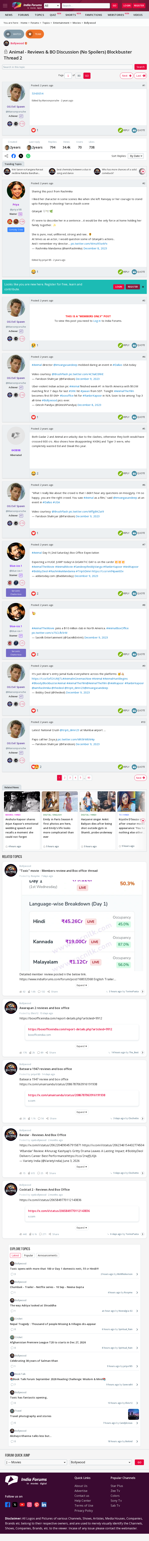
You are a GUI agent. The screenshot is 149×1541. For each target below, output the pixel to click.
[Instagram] (29, 1504)
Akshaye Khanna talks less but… (31, 1436)
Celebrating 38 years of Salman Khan (34, 1360)
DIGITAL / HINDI (88, 814)
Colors (115, 1496)
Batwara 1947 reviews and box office (45, 1069)
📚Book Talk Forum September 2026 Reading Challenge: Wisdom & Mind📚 (58, 1379)
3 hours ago (115, 991)
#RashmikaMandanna (62, 571)
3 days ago (119, 1118)
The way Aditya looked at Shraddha (33, 1305)
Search (141, 67)
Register (139, 5)
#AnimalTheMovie (43, 566)
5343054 (37, 93)
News (8, 15)
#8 (143, 605)
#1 (143, 85)
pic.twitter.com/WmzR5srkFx (89, 243)
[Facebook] (7, 1504)
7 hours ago (109, 1423)
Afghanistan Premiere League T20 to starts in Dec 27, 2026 (48, 1342)
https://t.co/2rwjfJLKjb (81, 1156)
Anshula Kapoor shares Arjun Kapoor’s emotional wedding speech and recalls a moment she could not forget (21, 828)
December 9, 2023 (88, 379)
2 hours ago (107, 1274)
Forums (23, 15)
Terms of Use (83, 1506)
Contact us (81, 1496)
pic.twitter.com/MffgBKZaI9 (86, 511)
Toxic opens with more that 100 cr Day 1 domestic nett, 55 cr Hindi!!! (54, 1268)
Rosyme (128, 1292)
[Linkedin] (44, 1504)
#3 (143, 300)
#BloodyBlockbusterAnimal (49, 683)
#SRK (72, 391)
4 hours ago (114, 1292)
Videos (138, 15)
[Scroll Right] (143, 171)
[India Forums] (27, 6)
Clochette (133, 1118)
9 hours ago (113, 1366)
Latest (15, 1255)
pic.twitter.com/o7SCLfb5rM (49, 632)
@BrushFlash (60, 374)
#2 (143, 183)
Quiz (53, 15)
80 (89, 777)
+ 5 (22, 582)
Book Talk (20, 1374)
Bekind (128, 1441)
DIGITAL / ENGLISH (52, 814)
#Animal (37, 365)
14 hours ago (118, 1052)
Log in (96, 321)
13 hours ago (115, 1402)
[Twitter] (14, 1504)
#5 (143, 428)
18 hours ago (115, 1441)
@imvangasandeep (65, 365)
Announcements (47, 1255)
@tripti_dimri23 (74, 688)
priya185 (127, 1366)
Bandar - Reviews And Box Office (42, 1135)
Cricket (18, 1318)
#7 (143, 544)
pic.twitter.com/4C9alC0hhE (86, 374)
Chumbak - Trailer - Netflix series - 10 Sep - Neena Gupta (47, 1287)
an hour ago (108, 1310)
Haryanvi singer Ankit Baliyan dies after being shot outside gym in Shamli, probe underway (96, 826)
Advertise (80, 1491)
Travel (18, 1410)
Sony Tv (116, 1501)
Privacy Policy (83, 1511)
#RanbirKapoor (92, 395)
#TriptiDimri (83, 571)
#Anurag (51, 1151)
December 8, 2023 (95, 248)
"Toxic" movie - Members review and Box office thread (58, 871)
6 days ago (116, 1234)
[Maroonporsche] (7, 147)
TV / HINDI (124, 814)
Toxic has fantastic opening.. (29, 1397)
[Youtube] (22, 1504)
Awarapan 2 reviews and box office (44, 1008)
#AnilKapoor (131, 566)
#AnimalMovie (64, 566)
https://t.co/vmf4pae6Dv (108, 571)
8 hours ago (108, 1347)
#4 (143, 356)
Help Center (82, 1501)
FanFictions (93, 15)
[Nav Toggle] (5, 5)
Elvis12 (128, 1402)
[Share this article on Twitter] (20, 156)
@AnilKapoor (116, 683)
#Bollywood (49, 400)
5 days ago (119, 1172)
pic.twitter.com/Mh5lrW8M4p (76, 739)
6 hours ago (108, 1329)
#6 (143, 484)
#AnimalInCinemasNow (77, 678)
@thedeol (57, 688)
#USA (56, 502)
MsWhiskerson (124, 1274)
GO (114, 5)
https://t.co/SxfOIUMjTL (47, 678)
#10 (143, 722)
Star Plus (117, 1486)
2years (15, 147)
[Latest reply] (142, 991)
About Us (80, 1486)
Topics (39, 15)
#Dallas (117, 365)
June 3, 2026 (71, 1161)
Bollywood (18, 43)
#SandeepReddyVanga (88, 566)
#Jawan (85, 391)
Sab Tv (115, 1506)
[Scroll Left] (6, 171)
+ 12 (22, 123)
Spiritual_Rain (125, 1329)
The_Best (134, 1052)
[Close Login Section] (143, 286)
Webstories (116, 15)
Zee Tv (115, 1491)
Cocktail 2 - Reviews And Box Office (44, 1190)
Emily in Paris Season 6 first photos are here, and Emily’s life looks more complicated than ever (58, 828)
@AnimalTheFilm (96, 683)
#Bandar (26, 1151)
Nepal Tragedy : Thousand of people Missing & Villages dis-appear (53, 1324)
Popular (28, 1255)
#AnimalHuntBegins (115, 678)
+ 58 (22, 221)
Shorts (70, 15)
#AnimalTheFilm (124, 391)
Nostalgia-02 (125, 1310)
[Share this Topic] (6, 156)
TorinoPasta (132, 991)
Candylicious (126, 1423)
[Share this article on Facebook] (13, 156)
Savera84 (127, 1384)
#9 (143, 665)
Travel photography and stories (30, 1416)
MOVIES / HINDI (13, 814)
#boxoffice (67, 395)
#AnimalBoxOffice (117, 628)
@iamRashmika (41, 688)
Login (127, 5)
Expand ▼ (82, 985)
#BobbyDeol (40, 571)
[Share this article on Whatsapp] (28, 156)
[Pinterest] (36, 1504)
